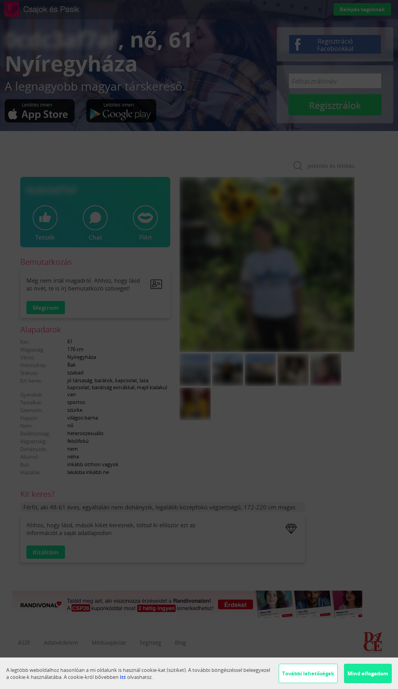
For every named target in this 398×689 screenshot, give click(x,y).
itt (123, 676)
